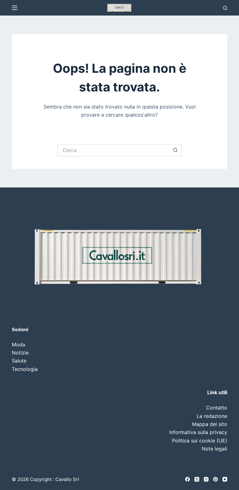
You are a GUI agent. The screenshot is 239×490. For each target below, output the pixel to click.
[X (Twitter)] (196, 479)
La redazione (212, 416)
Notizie (20, 352)
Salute (19, 361)
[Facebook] (187, 479)
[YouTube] (225, 479)
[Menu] (14, 8)
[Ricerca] (225, 8)
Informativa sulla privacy (198, 432)
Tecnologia (25, 369)
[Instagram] (206, 479)
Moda (18, 344)
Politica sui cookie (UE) (199, 440)
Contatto (216, 407)
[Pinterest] (215, 479)
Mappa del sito (209, 424)
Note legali (214, 449)
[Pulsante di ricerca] (175, 150)
